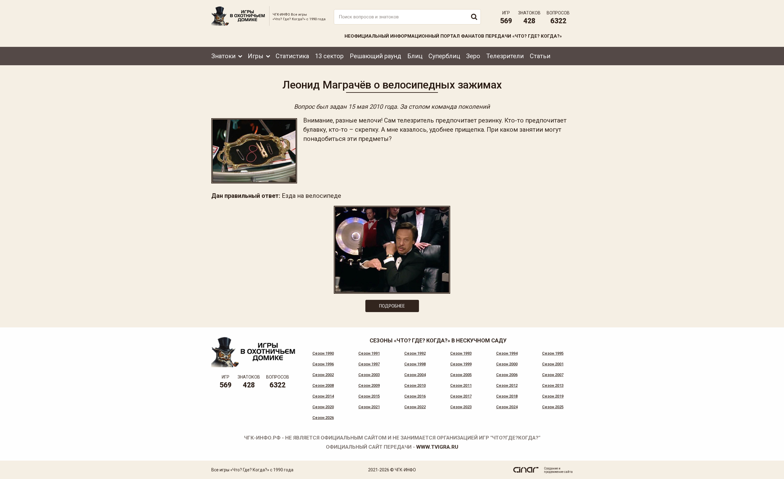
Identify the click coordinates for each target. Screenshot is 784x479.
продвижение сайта (558, 471)
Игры (255, 56)
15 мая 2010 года (372, 106)
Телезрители (505, 56)
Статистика (292, 56)
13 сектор (329, 56)
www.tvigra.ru (437, 447)
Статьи (540, 56)
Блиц (414, 56)
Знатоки (223, 56)
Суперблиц (444, 56)
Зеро (473, 56)
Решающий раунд (375, 56)
